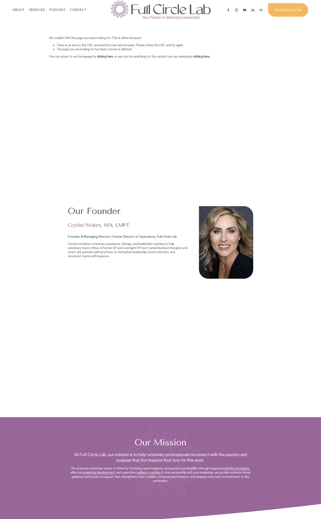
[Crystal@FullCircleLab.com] (261, 10)
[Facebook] (228, 10)
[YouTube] (245, 10)
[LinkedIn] (253, 10)
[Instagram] (236, 10)
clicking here (105, 56)
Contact (78, 10)
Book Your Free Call (288, 10)
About (19, 10)
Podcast (57, 10)
